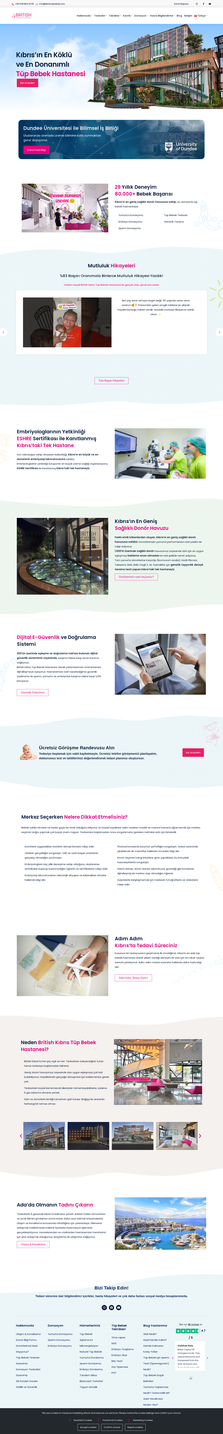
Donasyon (140, 15)
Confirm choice (112, 1427)
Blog (179, 15)
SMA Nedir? (150, 1334)
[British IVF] (22, 16)
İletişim (188, 15)
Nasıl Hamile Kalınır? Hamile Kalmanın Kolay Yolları (155, 1345)
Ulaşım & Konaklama (28, 1334)
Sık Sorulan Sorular (27, 1381)
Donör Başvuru (181, 3)
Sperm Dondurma (90, 1363)
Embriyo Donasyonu (60, 1345)
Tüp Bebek (86, 1334)
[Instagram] (104, 1307)
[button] (65, 208)
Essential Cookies (83, 1420)
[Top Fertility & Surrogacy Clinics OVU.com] (191, 1378)
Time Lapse (118, 1337)
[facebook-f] (203, 3)
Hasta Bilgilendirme (161, 15)
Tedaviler (99, 15)
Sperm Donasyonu (59, 1340)
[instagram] (197, 3)
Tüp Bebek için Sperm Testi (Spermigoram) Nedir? (156, 1363)
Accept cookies (88, 1427)
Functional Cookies (113, 1420)
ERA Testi (117, 1361)
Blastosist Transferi (91, 1381)
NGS (114, 1343)
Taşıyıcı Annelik (88, 1387)
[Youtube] (118, 1307)
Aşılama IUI (86, 1340)
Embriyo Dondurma (91, 1369)
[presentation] (172, 1358)
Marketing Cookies (143, 1420)
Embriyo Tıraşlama (123, 1349)
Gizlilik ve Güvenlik (26, 1387)
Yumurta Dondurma (92, 1357)
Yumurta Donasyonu (60, 1334)
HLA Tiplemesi (120, 1367)
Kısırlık (127, 15)
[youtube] (210, 3)
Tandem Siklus (88, 1375)
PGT (114, 1372)
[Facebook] (111, 1307)
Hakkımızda (84, 15)
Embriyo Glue (119, 1355)
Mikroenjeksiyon (89, 1345)
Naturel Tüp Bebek (91, 1351)
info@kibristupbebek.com (52, 3)
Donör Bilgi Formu (26, 1340)
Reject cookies (135, 1427)
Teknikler (114, 15)
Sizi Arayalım (27, 83)
